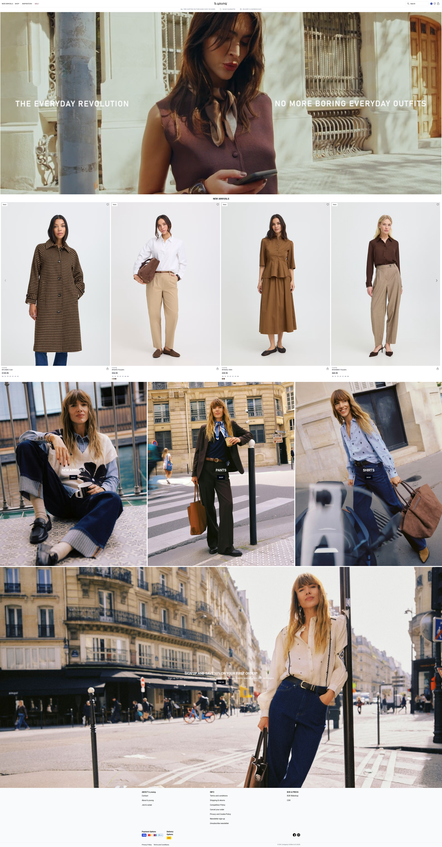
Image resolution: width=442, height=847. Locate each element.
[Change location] (431, 4)
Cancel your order (217, 809)
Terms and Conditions (161, 845)
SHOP (73, 477)
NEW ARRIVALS (7, 4)
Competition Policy (217, 805)
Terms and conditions (219, 796)
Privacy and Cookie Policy (220, 814)
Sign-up (221, 682)
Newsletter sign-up (217, 819)
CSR (288, 800)
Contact (145, 796)
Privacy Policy (147, 845)
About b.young (148, 800)
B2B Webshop (292, 796)
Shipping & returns (217, 800)
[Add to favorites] (108, 204)
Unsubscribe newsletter (219, 823)
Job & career (147, 805)
